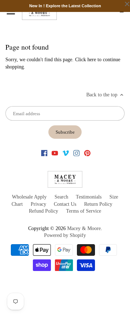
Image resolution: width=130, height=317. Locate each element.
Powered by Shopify (65, 235)
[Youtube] (55, 153)
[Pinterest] (87, 153)
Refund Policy (43, 211)
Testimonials (88, 197)
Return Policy (98, 204)
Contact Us (65, 204)
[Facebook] (44, 153)
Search (61, 197)
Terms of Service (83, 211)
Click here (85, 59)
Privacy (38, 204)
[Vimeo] (65, 153)
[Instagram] (76, 153)
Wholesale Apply (29, 197)
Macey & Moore (84, 228)
